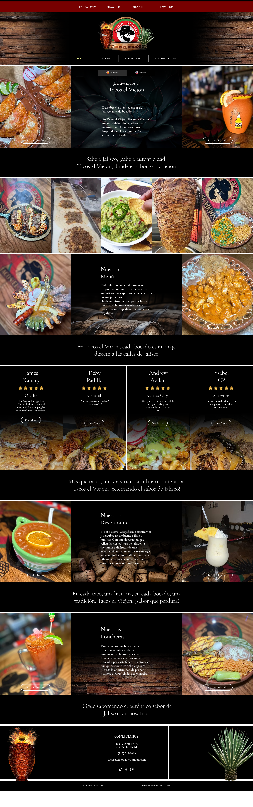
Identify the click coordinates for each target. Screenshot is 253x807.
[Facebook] (126, 769)
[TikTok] (120, 769)
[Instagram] (132, 769)
